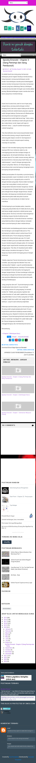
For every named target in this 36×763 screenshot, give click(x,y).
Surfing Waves (20, 532)
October (8, 650)
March (7, 633)
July (6, 640)
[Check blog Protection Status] (5, 708)
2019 (5, 625)
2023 (5, 659)
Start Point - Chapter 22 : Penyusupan (21, 496)
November (8, 651)
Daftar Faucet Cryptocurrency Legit (21, 582)
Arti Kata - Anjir (15, 575)
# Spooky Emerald (23, 336)
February (8, 631)
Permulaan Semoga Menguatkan (12, 523)
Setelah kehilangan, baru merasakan (13, 519)
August (7, 642)
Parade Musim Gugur (8, 516)
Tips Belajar (13, 505)
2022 (5, 657)
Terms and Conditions (7, 672)
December (8, 653)
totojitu (9, 743)
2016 (5, 619)
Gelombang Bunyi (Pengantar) (19, 488)
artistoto (9, 736)
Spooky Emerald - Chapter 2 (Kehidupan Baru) (16, 395)
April (6, 635)
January (8, 629)
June (7, 638)
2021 (5, 655)
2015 (5, 617)
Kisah (29, 69)
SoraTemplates (14, 757)
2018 (5, 623)
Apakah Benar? (6, 689)
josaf (8, 728)
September (9, 648)
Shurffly (7, 542)
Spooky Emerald (7, 71)
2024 (5, 661)
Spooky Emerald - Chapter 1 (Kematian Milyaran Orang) (16, 413)
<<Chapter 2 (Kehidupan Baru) (11, 333)
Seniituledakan (7, 608)
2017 (5, 621)
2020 (5, 627)
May (6, 636)
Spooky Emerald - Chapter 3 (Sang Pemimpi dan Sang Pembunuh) (16, 377)
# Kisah (14, 336)
